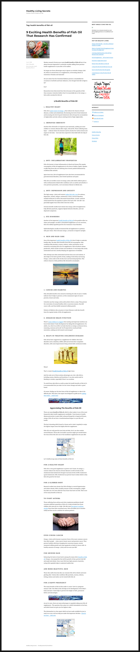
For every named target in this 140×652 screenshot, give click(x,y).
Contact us (96, 121)
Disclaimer (94, 141)
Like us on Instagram (99, 115)
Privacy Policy (95, 138)
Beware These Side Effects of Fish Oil (100, 63)
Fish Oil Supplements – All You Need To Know (102, 57)
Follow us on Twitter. (99, 112)
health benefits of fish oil (66, 220)
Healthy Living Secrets (38, 11)
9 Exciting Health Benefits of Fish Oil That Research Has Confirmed (54, 34)
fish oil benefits (29, 66)
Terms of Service (96, 135)
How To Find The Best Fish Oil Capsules (101, 69)
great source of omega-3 (57, 111)
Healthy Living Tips (96, 132)
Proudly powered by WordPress (45, 645)
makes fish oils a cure (71, 194)
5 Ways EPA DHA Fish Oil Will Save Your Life (102, 66)
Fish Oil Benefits (30, 64)
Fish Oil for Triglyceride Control (99, 60)
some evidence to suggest (55, 322)
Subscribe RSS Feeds (98, 118)
